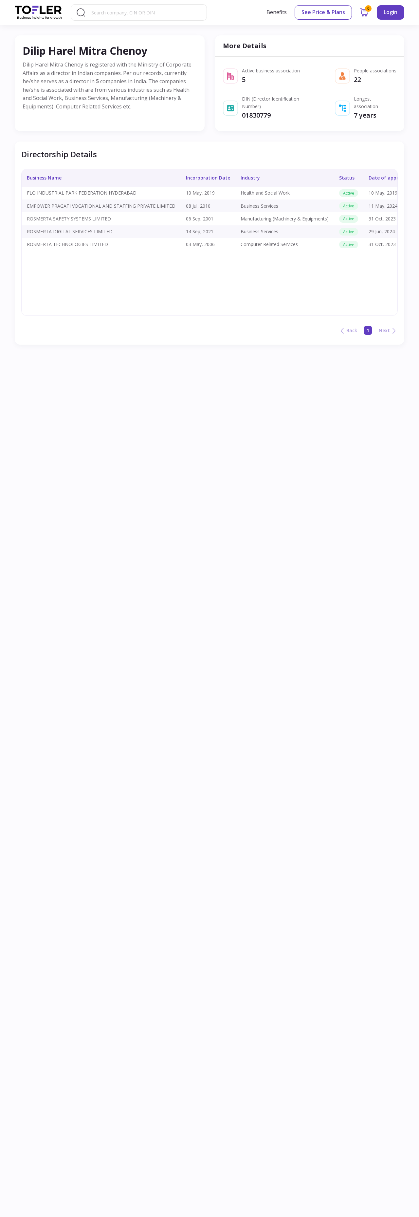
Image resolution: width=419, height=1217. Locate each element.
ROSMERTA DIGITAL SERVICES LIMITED (70, 231)
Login (390, 12)
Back (351, 330)
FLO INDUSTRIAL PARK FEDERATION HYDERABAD (82, 193)
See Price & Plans (323, 12)
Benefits (276, 12)
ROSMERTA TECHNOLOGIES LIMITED (67, 244)
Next (384, 330)
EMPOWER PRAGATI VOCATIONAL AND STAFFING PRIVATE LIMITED (101, 206)
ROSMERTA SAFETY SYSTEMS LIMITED (69, 219)
